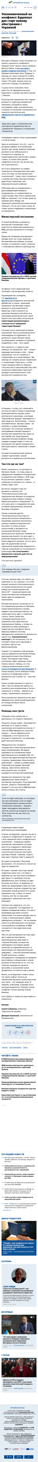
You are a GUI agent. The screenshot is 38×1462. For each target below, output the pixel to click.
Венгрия (4, 1047)
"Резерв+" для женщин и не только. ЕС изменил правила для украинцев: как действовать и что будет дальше (18, 1246)
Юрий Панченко (19, 1388)
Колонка (6, 1261)
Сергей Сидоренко (27, 31)
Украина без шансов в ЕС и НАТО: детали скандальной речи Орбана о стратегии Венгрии (19, 278)
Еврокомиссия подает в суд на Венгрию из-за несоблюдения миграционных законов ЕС (19, 1097)
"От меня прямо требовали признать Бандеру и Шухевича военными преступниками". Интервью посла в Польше (16, 1340)
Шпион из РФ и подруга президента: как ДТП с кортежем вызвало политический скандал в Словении (17, 1383)
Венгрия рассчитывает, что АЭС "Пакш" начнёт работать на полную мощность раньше (20, 1159)
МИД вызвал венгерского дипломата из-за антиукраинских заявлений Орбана (18, 1067)
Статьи (5, 1355)
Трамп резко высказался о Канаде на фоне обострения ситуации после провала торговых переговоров (19, 1191)
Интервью (7, 1312)
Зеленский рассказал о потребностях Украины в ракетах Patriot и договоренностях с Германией (20, 1168)
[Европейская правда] (19, 2)
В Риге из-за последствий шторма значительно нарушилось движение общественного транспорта (20, 1206)
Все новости (7, 1210)
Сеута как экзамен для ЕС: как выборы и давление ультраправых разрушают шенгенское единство (18, 1291)
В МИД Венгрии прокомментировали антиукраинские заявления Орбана (17, 1060)
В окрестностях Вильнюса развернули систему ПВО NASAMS (20, 1183)
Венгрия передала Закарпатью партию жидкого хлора (19, 1090)
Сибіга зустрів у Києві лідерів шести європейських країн (19, 1198)
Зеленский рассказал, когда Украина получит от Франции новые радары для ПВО (19, 1176)
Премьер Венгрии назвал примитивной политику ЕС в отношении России (19, 1083)
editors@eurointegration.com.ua (24, 1414)
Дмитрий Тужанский (9, 33)
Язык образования (15, 1047)
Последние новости (13, 1154)
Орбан (25, 1047)
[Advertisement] (19, 1125)
